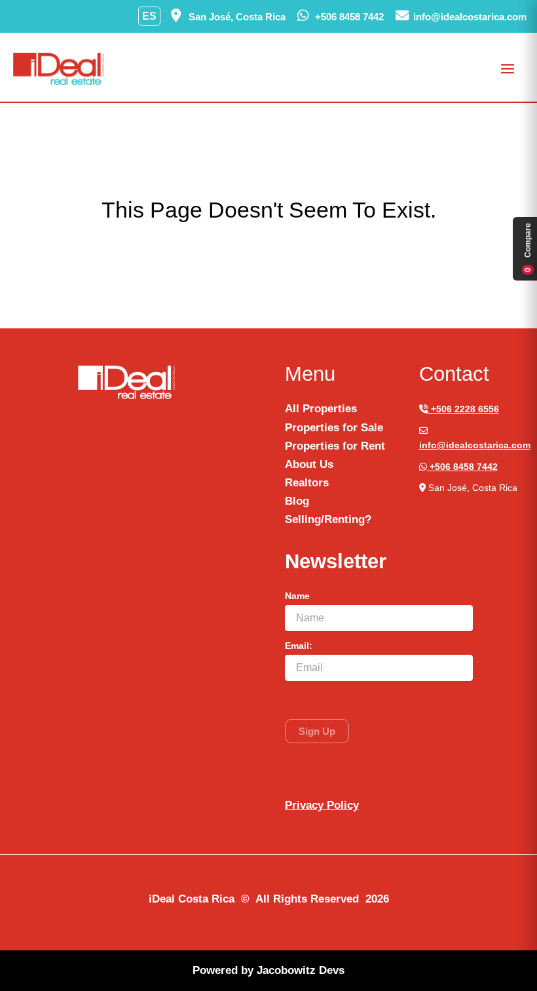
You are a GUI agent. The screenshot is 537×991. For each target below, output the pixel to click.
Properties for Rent (335, 446)
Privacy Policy (322, 805)
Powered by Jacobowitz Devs (268, 970)
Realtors (307, 482)
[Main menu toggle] (508, 68)
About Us (309, 464)
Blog (297, 501)
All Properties (321, 408)
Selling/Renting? (328, 519)
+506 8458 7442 (462, 467)
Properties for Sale (334, 427)
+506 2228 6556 (463, 409)
